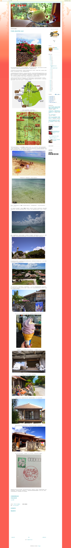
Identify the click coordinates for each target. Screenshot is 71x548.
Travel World (51, 96)
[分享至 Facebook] (25, 504)
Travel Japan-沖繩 (15, 505)
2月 (51, 77)
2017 (50, 55)
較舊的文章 (44, 537)
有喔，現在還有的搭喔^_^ (52, 114)
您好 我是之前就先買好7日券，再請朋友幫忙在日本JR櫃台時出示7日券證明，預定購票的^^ (54, 121)
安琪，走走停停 (18, 5)
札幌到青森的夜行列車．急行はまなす (56, 127)
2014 (50, 59)
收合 (58, 94)
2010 (50, 84)
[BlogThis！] (23, 504)
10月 (51, 63)
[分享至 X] (24, 504)
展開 (55, 94)
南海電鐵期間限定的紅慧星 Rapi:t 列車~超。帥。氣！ (56, 132)
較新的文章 (13, 537)
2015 (50, 58)
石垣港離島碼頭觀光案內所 (15, 496)
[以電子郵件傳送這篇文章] (22, 504)
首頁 (28, 537)
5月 (51, 73)
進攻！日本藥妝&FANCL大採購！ (54, 136)
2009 (50, 85)
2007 (50, 88)
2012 (50, 81)
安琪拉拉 (55, 47)
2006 (50, 89)
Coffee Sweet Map (52, 102)
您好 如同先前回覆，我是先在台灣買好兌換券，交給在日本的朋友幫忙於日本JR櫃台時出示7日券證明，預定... (54, 107)
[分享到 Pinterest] (26, 504)
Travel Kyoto (51, 98)
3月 (51, 76)
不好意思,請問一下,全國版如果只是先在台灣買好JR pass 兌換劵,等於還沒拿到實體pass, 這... (54, 111)
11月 (51, 62)
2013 (50, 80)
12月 (51, 60)
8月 (51, 69)
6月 (51, 72)
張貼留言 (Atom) (29, 539)
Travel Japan (51, 97)
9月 (51, 64)
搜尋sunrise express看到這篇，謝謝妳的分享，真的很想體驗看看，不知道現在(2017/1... (54, 118)
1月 (51, 78)
